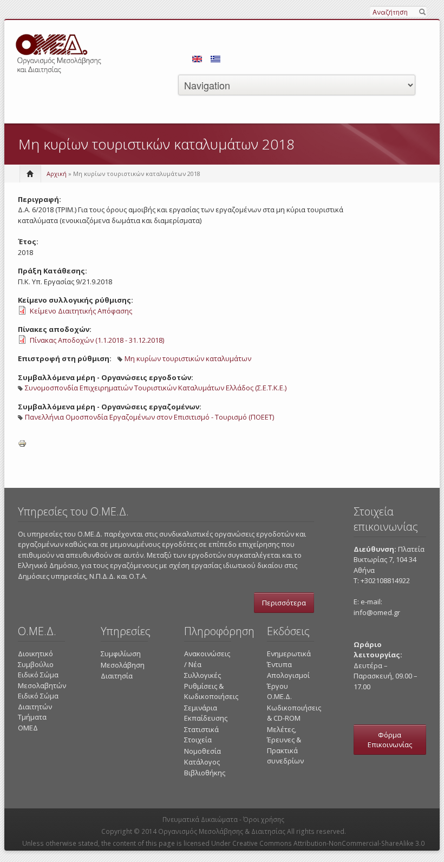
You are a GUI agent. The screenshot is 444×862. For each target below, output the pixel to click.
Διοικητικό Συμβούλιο (36, 659)
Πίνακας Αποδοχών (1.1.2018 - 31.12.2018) (97, 340)
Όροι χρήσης (263, 819)
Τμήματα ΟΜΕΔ (32, 722)
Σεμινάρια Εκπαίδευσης (205, 713)
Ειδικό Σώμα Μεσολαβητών (42, 680)
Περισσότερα (284, 603)
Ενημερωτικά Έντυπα (289, 659)
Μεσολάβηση (123, 665)
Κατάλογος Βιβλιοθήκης (204, 767)
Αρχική (57, 173)
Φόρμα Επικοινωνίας (390, 739)
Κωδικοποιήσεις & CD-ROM (294, 713)
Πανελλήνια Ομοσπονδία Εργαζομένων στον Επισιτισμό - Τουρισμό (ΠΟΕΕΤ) (149, 417)
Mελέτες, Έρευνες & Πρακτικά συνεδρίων (285, 745)
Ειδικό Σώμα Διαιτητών (38, 701)
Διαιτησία (117, 676)
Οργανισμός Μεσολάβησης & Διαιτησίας (221, 831)
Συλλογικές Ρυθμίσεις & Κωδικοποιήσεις (211, 685)
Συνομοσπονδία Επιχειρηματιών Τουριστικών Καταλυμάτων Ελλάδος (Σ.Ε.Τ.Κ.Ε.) (155, 388)
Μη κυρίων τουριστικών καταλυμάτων (188, 358)
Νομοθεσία (202, 751)
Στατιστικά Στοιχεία (201, 734)
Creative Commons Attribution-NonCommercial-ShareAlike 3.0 (328, 843)
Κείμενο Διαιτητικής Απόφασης (81, 311)
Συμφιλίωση (121, 653)
